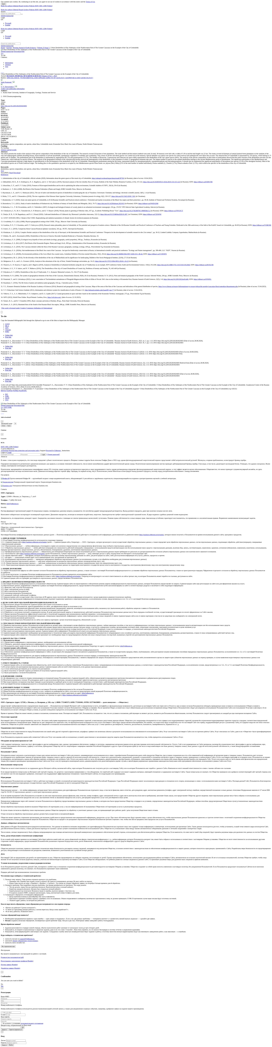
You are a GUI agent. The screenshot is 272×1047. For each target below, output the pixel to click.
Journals (9, 48)
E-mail (3, 1015)
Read (11, 173)
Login (43, 454)
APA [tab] (6, 328)
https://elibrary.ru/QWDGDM (148, 203)
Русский (8, 23)
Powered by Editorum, (54, 450)
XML (7, 396)
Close (3, 426)
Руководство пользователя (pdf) (12, 957)
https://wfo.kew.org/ (54, 297)
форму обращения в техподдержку (25, 941)
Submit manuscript (7, 16)
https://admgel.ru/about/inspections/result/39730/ (108, 178)
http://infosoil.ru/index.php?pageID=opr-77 (99, 290)
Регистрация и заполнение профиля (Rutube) (17, 961)
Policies (32, 6)
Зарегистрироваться (15, 1029)
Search (3, 12)
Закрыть (4, 1029)
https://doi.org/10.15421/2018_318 (123, 196)
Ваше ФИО (5, 996)
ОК (23, 1027)
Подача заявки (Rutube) (9, 965)
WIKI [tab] (7, 332)
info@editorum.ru (12, 504)
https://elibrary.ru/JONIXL (202, 279)
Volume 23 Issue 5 (43, 48)
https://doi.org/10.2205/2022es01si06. (176, 279)
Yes (2, 986)
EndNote (10, 391)
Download (16, 173)
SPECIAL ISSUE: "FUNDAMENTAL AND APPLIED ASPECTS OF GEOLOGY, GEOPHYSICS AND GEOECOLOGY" (50, 78)
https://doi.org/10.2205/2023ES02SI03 (14, 106)
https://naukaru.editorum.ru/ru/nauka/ (151, 535)
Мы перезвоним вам (8, 946)
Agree (3, 4)
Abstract (8, 65)
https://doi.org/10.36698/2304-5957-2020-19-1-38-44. (125, 254)
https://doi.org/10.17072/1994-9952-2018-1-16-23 (112, 261)
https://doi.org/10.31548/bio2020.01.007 (113, 214)
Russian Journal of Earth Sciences (24, 48)
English (7, 25)
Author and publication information (13, 89)
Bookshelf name (6, 423)
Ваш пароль (5, 1017)
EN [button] (2, 19)
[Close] (2, 312)
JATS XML (8, 407)
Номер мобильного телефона (11, 1005)
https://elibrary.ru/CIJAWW (152, 214)
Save (9, 426)
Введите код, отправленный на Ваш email (16, 1025)
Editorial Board (18, 6)
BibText (3, 391)
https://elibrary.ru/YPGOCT (173, 211)
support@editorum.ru (27, 939)
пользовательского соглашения (32, 1023)
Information (9, 63)
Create (9, 452)
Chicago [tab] (8, 330)
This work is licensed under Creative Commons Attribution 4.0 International (26, 308)
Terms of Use (90, 2)
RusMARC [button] (23, 391)
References (4, 175)
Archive (26, 6)
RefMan (16, 391)
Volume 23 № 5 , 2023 (49, 76)
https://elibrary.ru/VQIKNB (262, 225)
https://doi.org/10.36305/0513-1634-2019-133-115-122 (161, 182)
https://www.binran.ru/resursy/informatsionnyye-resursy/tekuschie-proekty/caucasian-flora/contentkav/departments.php (198, 286)
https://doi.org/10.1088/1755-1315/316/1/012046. (173, 265)
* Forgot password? (53, 454)
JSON (7, 398)
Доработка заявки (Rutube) (10, 968)
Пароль (3, 1043)
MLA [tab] (7, 326)
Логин (3, 1040)
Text (6, 66)
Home (3, 48)
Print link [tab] (8, 337)
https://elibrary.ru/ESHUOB (203, 182)
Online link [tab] (9, 335)
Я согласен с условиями (12, 1023)
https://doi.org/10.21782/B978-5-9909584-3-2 (135, 211)
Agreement (4, 450)
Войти (11, 1045)
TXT (6, 400)
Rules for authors (7, 6)
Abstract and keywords (8, 150)
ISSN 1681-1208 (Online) (43, 6)
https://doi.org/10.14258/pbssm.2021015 (111, 203)
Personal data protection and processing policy (24, 450)
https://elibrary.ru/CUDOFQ (157, 254)
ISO (6, 394)
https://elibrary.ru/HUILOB (204, 265)
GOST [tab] (7, 324)
